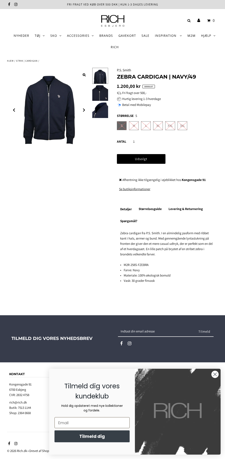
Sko (53, 35)
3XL (182, 126)
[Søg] (188, 20)
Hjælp (206, 35)
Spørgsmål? (128, 221)
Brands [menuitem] (106, 35)
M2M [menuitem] (191, 35)
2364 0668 (24, 413)
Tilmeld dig (92, 436)
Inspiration (166, 35)
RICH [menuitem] (115, 47)
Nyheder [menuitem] (21, 35)
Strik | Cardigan (27, 60)
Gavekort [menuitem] (127, 35)
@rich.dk (21, 402)
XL (158, 126)
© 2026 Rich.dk (17, 451)
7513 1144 (24, 408)
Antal (121, 141)
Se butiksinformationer (134, 189)
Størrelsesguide (150, 209)
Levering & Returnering (186, 209)
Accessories (78, 35)
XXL (170, 126)
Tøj (37, 35)
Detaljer (126, 209)
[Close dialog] (215, 374)
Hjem (10, 60)
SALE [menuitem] (145, 35)
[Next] (84, 110)
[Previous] (14, 110)
